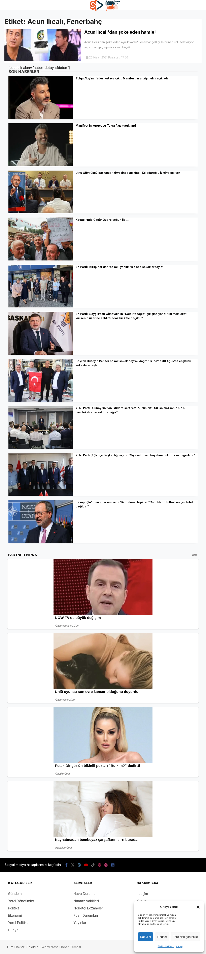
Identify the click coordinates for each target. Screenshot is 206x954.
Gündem (15, 894)
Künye (179, 946)
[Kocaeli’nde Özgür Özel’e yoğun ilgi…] (40, 259)
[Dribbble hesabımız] (106, 865)
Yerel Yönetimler (21, 901)
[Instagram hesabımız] (79, 865)
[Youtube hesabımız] (86, 865)
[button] (198, 907)
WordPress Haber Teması (61, 947)
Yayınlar (79, 923)
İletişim (142, 894)
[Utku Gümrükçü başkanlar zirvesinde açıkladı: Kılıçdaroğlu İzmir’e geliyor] (40, 212)
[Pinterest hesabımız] (99, 865)
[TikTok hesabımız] (93, 865)
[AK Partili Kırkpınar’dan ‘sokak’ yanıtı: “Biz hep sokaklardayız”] (40, 306)
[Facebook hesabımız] (66, 865)
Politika (14, 908)
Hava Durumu (84, 894)
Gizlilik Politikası (166, 946)
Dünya (13, 930)
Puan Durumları (85, 915)
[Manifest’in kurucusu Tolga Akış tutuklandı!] (40, 165)
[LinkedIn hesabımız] (112, 865)
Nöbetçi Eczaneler (88, 908)
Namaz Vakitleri (86, 901)
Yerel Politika (18, 923)
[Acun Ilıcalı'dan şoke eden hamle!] (42, 60)
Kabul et (145, 936)
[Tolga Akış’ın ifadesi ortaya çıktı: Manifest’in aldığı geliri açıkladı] (40, 118)
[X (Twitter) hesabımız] (72, 865)
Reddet (162, 936)
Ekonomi (15, 915)
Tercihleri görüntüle (185, 936)
